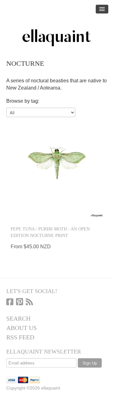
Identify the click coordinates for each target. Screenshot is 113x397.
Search (18, 318)
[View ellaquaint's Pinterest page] (19, 302)
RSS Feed (20, 337)
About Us (21, 327)
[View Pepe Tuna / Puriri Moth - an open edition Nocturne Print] (56, 170)
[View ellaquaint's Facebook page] (9, 302)
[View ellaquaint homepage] (56, 38)
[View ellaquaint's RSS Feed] (29, 302)
